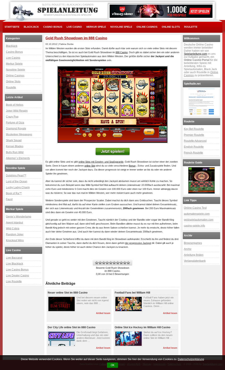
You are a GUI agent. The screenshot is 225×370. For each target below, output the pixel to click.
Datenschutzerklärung (191, 359)
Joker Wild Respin (17, 110)
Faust (9, 199)
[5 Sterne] (110, 263)
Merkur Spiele (96, 26)
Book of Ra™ (14, 193)
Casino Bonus (52, 26)
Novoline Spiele (121, 26)
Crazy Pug (12, 116)
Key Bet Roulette (194, 129)
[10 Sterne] (128, 263)
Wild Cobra (12, 228)
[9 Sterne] (125, 263)
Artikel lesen (103, 313)
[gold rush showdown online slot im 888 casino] (112, 104)
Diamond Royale (16, 128)
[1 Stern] (96, 263)
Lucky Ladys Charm (18, 187)
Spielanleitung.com (195, 53)
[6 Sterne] (114, 263)
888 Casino (122, 52)
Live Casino (74, 26)
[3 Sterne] (103, 263)
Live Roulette (14, 281)
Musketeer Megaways (19, 134)
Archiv (187, 248)
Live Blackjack (14, 263)
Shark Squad (14, 140)
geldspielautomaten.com (198, 219)
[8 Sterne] (121, 263)
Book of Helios (14, 104)
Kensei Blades (14, 146)
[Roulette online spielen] (201, 180)
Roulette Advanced (195, 140)
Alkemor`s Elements (18, 158)
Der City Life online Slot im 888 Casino (71, 327)
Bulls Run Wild (15, 152)
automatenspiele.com (197, 213)
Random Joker (15, 234)
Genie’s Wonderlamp (18, 216)
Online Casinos (146, 26)
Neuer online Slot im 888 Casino (67, 292)
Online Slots (171, 26)
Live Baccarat (14, 257)
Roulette (190, 26)
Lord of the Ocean (16, 181)
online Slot (89, 165)
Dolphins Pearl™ (16, 175)
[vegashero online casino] (161, 11)
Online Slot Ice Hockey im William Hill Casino (142, 327)
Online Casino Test (195, 207)
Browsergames (193, 243)
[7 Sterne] (118, 263)
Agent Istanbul (14, 222)
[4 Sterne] (107, 263)
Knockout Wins (15, 240)
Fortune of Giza (15, 122)
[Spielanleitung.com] (68, 10)
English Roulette (194, 146)
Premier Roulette (194, 134)
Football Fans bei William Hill (132, 292)
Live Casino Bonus (17, 269)
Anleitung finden (193, 254)
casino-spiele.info (194, 225)
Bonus (132, 165)
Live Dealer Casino (17, 275)
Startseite (12, 26)
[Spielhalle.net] (201, 101)
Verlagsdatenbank (195, 260)
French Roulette (193, 152)
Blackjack (31, 26)
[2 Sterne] (100, 263)
